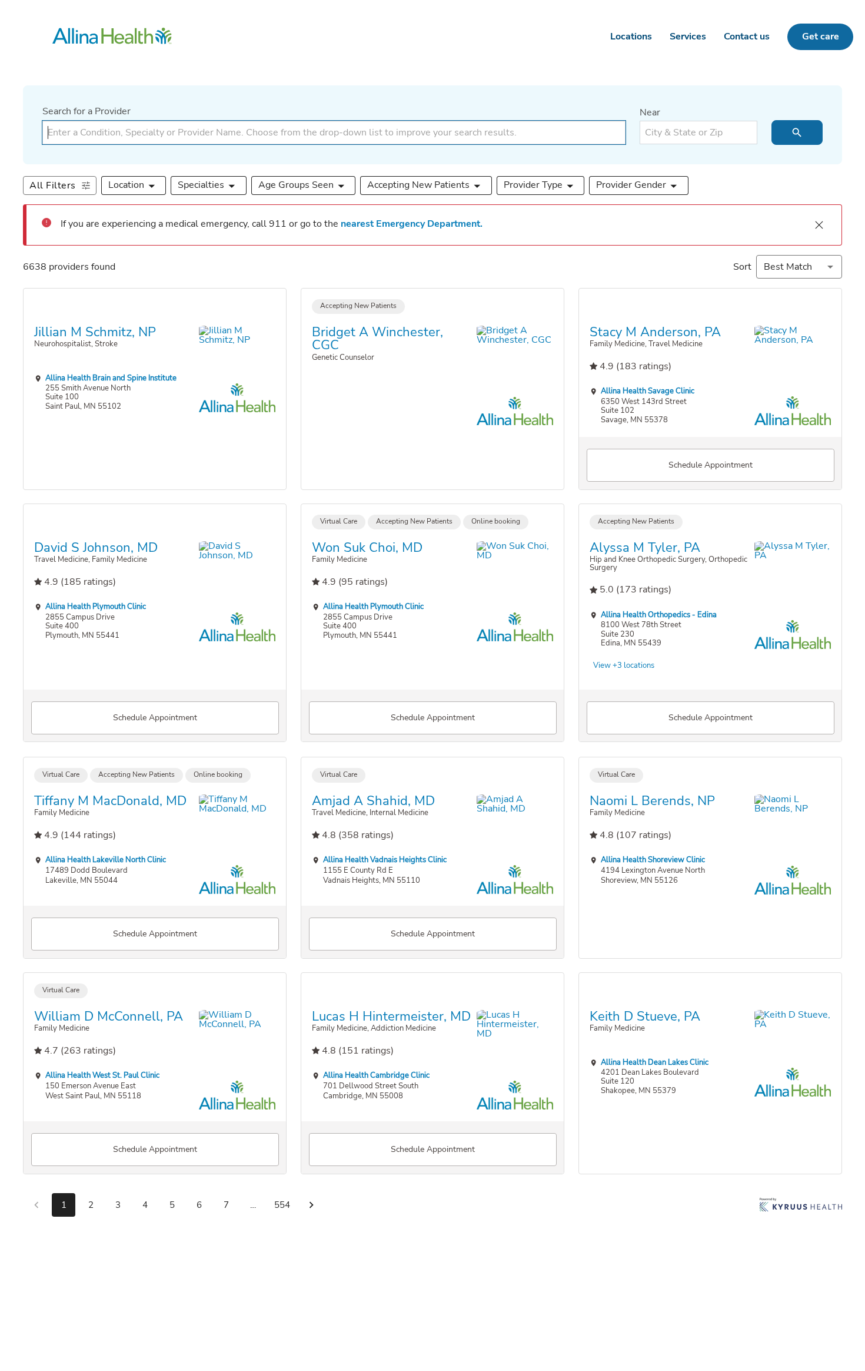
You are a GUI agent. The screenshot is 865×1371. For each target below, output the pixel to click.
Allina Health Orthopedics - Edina (659, 614)
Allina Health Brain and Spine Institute (111, 377)
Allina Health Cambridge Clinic (376, 1075)
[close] (819, 225)
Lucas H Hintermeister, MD (391, 1016)
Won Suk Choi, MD (367, 547)
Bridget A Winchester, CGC (377, 338)
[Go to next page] (311, 1205)
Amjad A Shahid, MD (373, 800)
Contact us (747, 36)
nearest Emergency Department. (412, 223)
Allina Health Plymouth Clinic (95, 607)
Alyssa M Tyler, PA (645, 547)
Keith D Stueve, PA (645, 1016)
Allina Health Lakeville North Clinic (105, 859)
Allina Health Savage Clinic (647, 391)
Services (688, 36)
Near (650, 112)
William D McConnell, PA (108, 1016)
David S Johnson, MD (96, 547)
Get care (820, 36)
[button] (134, 185)
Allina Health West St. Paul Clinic (102, 1075)
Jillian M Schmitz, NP (95, 331)
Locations (631, 36)
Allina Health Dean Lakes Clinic (654, 1062)
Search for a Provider (86, 111)
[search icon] (797, 132)
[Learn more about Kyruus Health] (801, 1207)
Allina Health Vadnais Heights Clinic (385, 859)
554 (282, 1205)
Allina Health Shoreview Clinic (653, 859)
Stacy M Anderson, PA (655, 331)
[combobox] (334, 132)
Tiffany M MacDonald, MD (110, 800)
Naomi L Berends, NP (652, 800)
